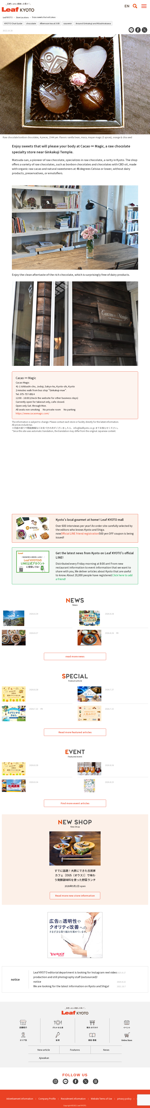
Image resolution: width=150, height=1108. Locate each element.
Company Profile (47, 1098)
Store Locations (22, 17)
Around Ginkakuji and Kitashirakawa (93, 23)
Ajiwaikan (44, 1058)
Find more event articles (75, 803)
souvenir (67, 23)
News (106, 1049)
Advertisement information (19, 1098)
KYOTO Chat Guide (13, 23)
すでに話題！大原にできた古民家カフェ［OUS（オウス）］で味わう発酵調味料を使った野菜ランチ (75, 875)
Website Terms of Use (101, 1098)
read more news (75, 656)
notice (37, 981)
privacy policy (124, 1098)
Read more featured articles (75, 732)
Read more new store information (75, 895)
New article (44, 1049)
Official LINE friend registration (80, 533)
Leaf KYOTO (8, 17)
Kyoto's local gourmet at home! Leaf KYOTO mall (89, 519)
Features (75, 1049)
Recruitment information (73, 1098)
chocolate (31, 23)
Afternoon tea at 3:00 (49, 23)
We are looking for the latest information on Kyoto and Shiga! (71, 986)
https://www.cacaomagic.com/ (32, 413)
